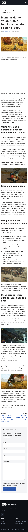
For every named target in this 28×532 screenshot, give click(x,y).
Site (4, 455)
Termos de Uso (19, 523)
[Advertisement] (14, 77)
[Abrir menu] (25, 2)
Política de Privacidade (20, 521)
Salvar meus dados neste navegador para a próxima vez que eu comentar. (14, 484)
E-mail (5, 448)
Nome (5, 442)
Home (2, 10)
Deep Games (6, 31)
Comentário (6, 461)
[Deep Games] (4, 2)
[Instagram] (2, 514)
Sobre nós (3, 521)
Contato (3, 523)
